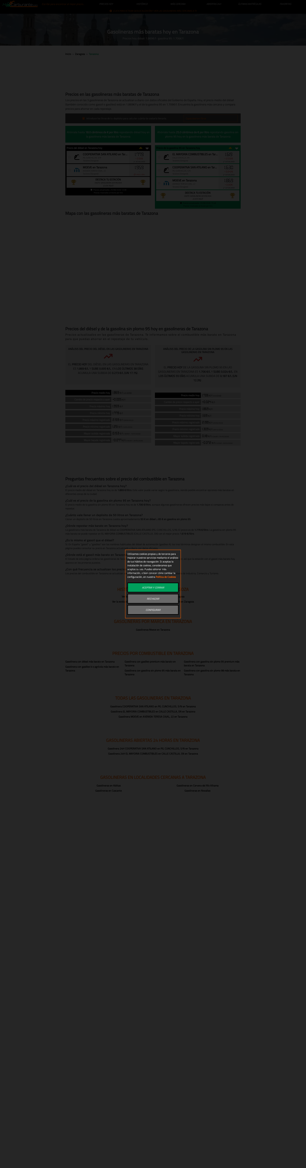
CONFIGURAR (153, 610)
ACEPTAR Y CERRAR (153, 587)
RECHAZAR (153, 599)
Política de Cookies (166, 577)
